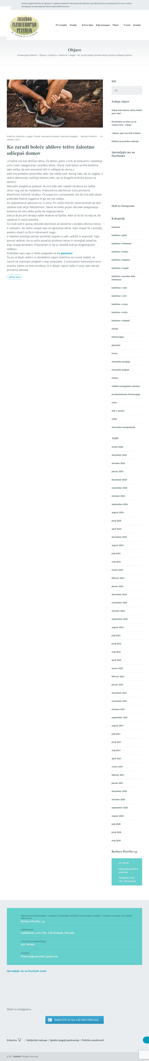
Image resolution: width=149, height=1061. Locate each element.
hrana (114, 353)
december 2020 (119, 791)
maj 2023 (116, 561)
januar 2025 (117, 471)
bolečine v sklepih (121, 320)
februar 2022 (118, 676)
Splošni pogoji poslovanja (64, 1040)
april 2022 (116, 660)
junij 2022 (116, 643)
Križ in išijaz (87, 24)
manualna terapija (50, 136)
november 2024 (119, 487)
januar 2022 (117, 684)
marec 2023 (117, 569)
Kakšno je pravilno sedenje (125, 141)
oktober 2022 (118, 610)
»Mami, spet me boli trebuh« (126, 133)
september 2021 (120, 717)
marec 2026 (117, 446)
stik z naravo (118, 410)
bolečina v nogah (24, 136)
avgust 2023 (118, 545)
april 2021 (116, 758)
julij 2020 (116, 824)
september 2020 (120, 807)
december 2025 (119, 455)
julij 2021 (116, 733)
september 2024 (120, 504)
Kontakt (137, 24)
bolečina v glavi (119, 235)
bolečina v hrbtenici (121, 243)
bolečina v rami (119, 287)
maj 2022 (116, 651)
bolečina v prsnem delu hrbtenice (123, 278)
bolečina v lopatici (121, 259)
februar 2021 (118, 775)
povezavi (66, 253)
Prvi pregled (61, 24)
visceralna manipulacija (123, 427)
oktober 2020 (118, 799)
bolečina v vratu (120, 304)
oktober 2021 (118, 709)
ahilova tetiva (15, 277)
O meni (127, 24)
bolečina (11, 136)
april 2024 (116, 528)
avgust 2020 (118, 816)
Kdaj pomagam (103, 24)
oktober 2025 (118, 463)
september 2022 (120, 619)
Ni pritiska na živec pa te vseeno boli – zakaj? (124, 123)
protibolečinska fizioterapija (126, 394)
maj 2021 (116, 750)
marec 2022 (117, 668)
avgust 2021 (118, 725)
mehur (115, 377)
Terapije (73, 24)
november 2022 (119, 602)
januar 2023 (117, 586)
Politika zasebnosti (93, 1040)
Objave (116, 24)
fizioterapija (118, 336)
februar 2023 (118, 578)
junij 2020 (116, 832)
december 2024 (119, 479)
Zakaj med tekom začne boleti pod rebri (127, 112)
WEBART (17, 1056)
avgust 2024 (118, 512)
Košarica (12, 1040)
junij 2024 (116, 520)
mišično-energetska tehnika (126, 386)
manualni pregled (69, 136)
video (114, 419)
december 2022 (119, 594)
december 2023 (119, 537)
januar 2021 (117, 783)
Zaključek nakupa (36, 1040)
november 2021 (119, 701)
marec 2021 (117, 766)
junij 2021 (116, 742)
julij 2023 (116, 553)
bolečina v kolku (120, 251)
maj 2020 (116, 840)
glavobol (116, 345)
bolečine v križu (119, 312)
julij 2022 (116, 635)
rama (114, 402)
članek (37, 136)
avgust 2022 (118, 627)
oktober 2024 (118, 496)
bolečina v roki (119, 295)
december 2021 (119, 692)
